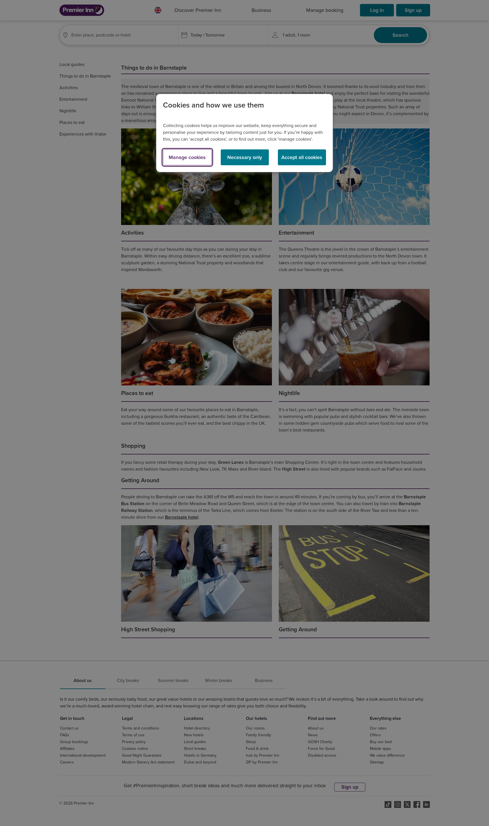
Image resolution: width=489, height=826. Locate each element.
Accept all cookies (301, 157)
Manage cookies (187, 157)
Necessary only (244, 157)
